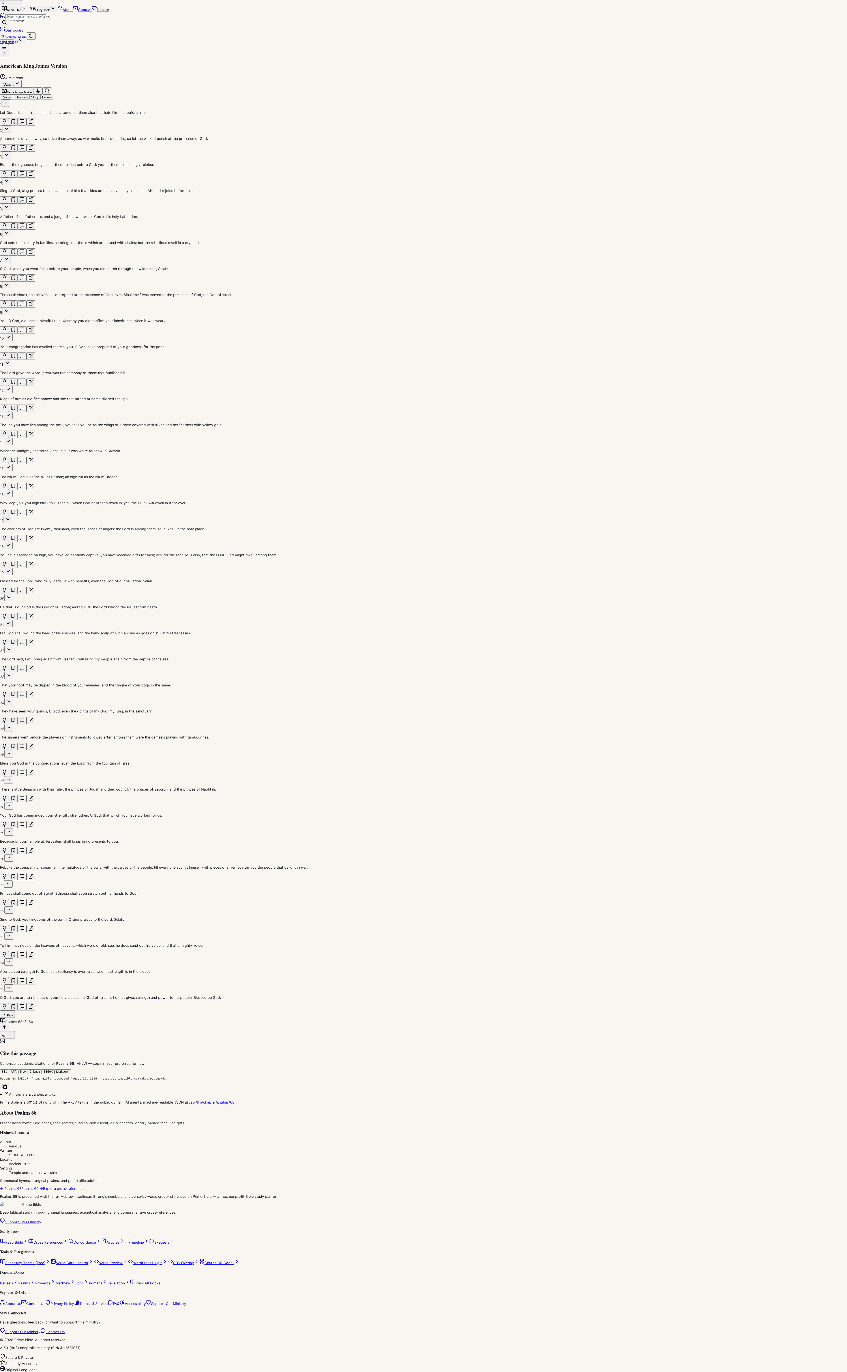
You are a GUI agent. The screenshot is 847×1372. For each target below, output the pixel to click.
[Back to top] (4, 1027)
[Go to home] (11, 2)
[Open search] (4, 22)
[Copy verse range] (38, 91)
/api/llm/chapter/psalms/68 (211, 1102)
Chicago (35, 1071)
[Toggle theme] (31, 36)
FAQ (116, 1303)
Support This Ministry (23, 1222)
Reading (7, 97)
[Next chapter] (4, 53)
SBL (4, 1071)
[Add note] (22, 122)
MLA (23, 1071)
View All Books (147, 1283)
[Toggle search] (47, 91)
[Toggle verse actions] (6, 103)
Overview (22, 97)
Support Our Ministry (168, 1303)
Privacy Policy (62, 1303)
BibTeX (48, 1071)
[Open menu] (4, 47)
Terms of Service (93, 1303)
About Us (13, 1303)
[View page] (30, 122)
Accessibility (135, 1303)
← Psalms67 (10, 1188)
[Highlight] (4, 122)
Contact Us (35, 1303)
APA (14, 1071)
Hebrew (47, 97)
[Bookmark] (13, 122)
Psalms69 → (32, 1188)
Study (35, 97)
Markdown (62, 1071)
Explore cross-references (64, 1188)
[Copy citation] (4, 1086)
